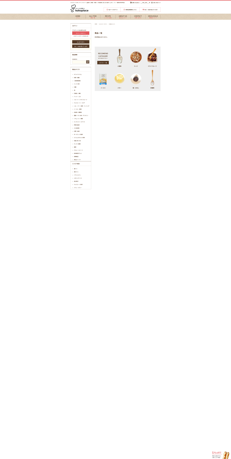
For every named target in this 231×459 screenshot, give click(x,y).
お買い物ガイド (157, 2)
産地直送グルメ (77, 153)
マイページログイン (81, 33)
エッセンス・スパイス (103, 24)
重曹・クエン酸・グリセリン (80, 115)
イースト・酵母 (77, 109)
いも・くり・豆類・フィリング (81, 106)
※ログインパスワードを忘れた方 (80, 36)
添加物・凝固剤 (77, 112)
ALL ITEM (92, 16)
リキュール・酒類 (77, 118)
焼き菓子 (75, 181)
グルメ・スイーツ (77, 150)
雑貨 (74, 147)
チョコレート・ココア (78, 103)
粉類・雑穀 (75, 77)
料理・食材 (75, 131)
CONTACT (138, 16)
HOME (77, 16)
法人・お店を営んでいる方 (80, 46)
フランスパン (76, 175)
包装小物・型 (76, 140)
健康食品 (75, 156)
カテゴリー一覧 (103, 62)
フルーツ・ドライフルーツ (79, 99)
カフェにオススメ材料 (78, 137)
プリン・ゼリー (77, 187)
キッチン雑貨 (76, 144)
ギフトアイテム (77, 74)
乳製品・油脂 (76, 93)
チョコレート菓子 (77, 184)
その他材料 (75, 128)
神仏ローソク (76, 159)
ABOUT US (123, 16)
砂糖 (74, 87)
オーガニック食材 (77, 134)
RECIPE (108, 16)
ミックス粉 (75, 84)
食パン (74, 168)
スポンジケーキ (77, 178)
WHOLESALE (153, 16)
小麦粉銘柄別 (76, 80)
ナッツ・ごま (76, 96)
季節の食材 (75, 125)
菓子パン (75, 172)
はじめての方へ (81, 42)
